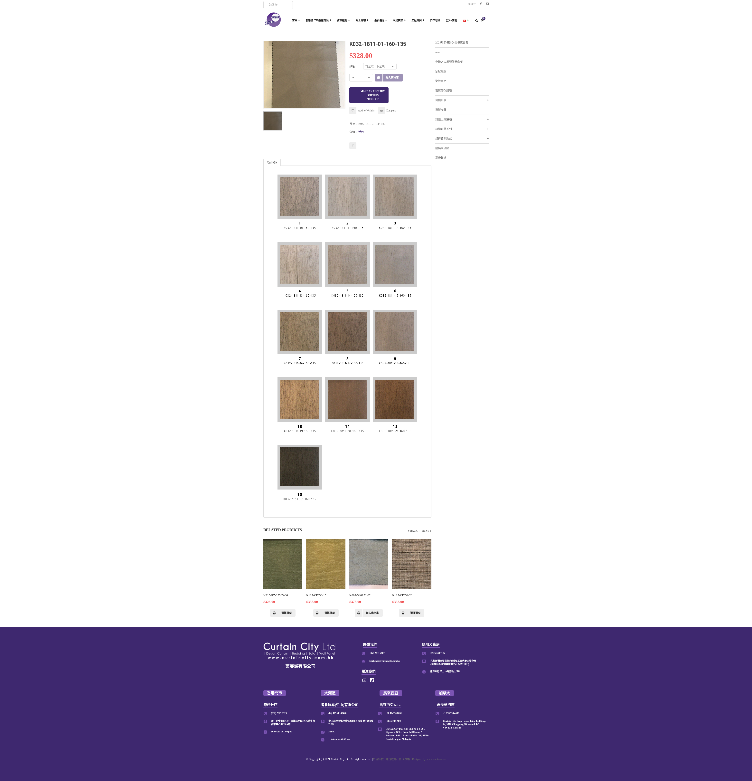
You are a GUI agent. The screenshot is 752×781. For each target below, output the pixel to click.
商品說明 (272, 162)
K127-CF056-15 (316, 595)
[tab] (272, 162)
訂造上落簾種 (443, 119)
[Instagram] (487, 3)
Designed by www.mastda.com (429, 759)
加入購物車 (392, 77)
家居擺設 (440, 71)
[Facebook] (481, 3)
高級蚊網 (440, 157)
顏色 (352, 66)
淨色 (361, 131)
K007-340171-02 (360, 595)
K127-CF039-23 (402, 595)
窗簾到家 (440, 100)
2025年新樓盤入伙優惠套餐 (451, 42)
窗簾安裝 (440, 109)
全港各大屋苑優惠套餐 (449, 61)
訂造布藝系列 (443, 129)
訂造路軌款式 (443, 138)
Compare (391, 110)
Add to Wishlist (366, 110)
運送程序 (391, 759)
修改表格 (404, 759)
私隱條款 (378, 759)
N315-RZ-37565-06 (275, 595)
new (437, 52)
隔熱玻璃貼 (442, 148)
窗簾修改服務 (443, 90)
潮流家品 (440, 81)
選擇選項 (286, 612)
